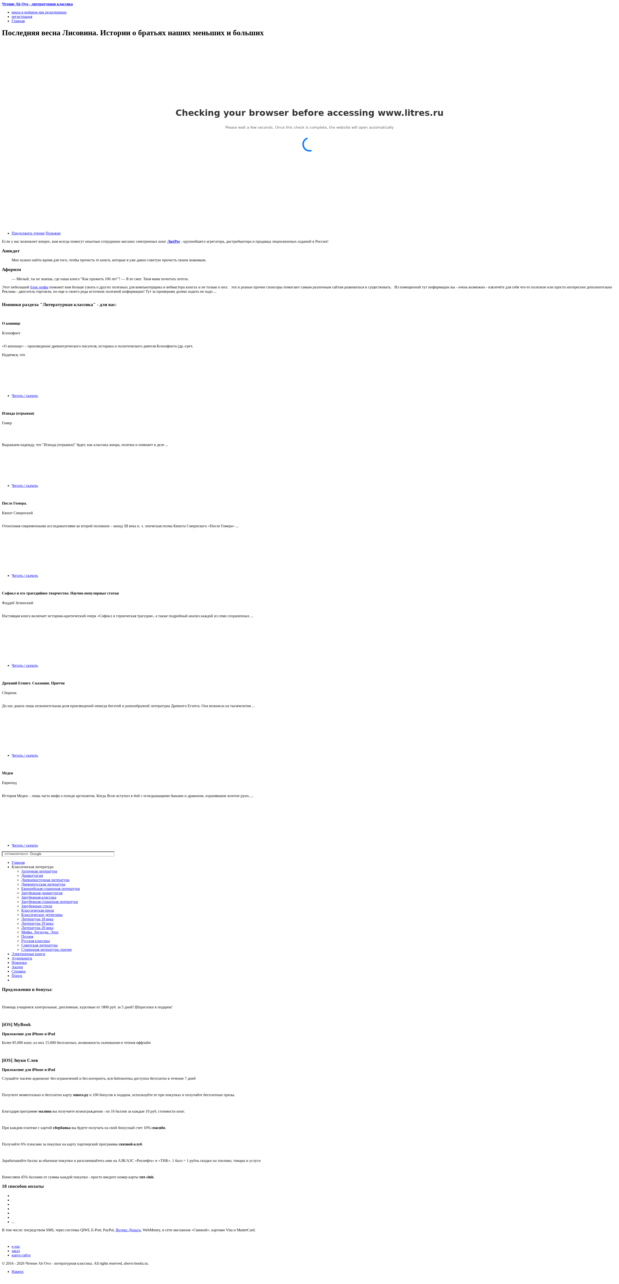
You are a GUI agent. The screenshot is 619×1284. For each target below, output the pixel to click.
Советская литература (39, 945)
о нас (16, 1246)
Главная (18, 862)
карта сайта (21, 1255)
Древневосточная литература (45, 880)
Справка (19, 971)
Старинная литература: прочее (46, 949)
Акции (17, 967)
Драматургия (32, 875)
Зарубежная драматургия (41, 893)
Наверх (18, 1271)
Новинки (19, 963)
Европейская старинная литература (50, 889)
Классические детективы (42, 915)
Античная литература (39, 871)
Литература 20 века (37, 928)
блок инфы (39, 287)
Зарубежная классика (38, 897)
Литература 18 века (37, 919)
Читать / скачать (25, 396)
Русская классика (35, 941)
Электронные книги (28, 954)
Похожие (53, 233)
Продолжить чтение (28, 233)
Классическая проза (37, 910)
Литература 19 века (37, 923)
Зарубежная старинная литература (49, 902)
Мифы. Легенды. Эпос (40, 932)
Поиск (17, 976)
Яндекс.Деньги (128, 1230)
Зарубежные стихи (36, 906)
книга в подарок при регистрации (39, 12)
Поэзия (27, 936)
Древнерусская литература (43, 884)
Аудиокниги (22, 958)
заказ (16, 1251)
